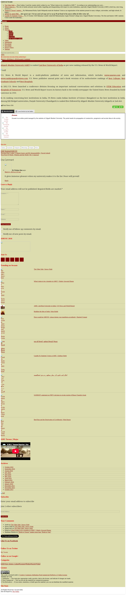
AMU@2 (14, 151)
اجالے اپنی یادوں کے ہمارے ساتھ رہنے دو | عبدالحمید (50, 375)
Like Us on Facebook (9, 541)
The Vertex (15, 591)
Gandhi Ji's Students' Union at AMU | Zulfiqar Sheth (50, 356)
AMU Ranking (5, 151)
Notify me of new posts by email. (17, 234)
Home (7, 26)
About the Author (8, 111)
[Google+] (6, 130)
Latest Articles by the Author (25, 111)
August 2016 (9, 471)
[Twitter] (6, 119)
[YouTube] (6, 135)
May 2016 (8, 476)
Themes (7, 30)
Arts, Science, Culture (15, 38)
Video (6, 40)
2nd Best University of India (51, 65)
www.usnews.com (112, 75)
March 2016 (8, 480)
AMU (10, 31)
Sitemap (7, 49)
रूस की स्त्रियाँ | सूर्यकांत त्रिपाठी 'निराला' (46, 342)
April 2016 (8, 478)
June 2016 (8, 474)
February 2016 (9, 482)
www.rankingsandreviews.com (14, 78)
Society (11, 33)
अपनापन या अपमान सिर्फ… (12, 14)
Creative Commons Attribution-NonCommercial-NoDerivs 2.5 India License (43, 575)
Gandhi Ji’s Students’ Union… (14, 16)
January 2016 (9, 484)
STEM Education (113, 86)
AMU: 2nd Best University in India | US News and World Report (54, 306)
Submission (8, 42)
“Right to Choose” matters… (14, 10)
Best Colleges (114, 78)
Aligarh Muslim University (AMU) (15, 65)
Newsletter (8, 46)
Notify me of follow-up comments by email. (22, 229)
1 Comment (26, 59)
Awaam (20, 59)
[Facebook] (6, 124)
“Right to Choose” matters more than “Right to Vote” (34, 532)
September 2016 (10, 469)
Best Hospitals (26, 82)
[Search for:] (10, 53)
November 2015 (10, 488)
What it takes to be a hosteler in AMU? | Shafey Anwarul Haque (54, 281)
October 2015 (9, 489)
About (7, 28)
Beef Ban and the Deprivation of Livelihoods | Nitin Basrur (52, 419)
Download (8, 44)
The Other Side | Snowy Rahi (43, 269)
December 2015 (10, 486)
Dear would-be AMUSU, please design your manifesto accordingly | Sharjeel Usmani (60, 317)
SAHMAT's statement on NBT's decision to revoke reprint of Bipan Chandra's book (60, 395)
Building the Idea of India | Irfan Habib (46, 311)
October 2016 (9, 467)
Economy (12, 37)
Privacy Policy (9, 47)
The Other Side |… (11, 5)
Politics (11, 35)
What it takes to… (10, 7)
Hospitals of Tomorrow (11, 90)
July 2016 (8, 473)
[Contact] (22, 260)
